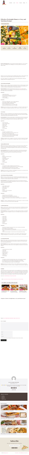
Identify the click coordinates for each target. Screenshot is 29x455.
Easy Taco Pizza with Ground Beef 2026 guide (14, 291)
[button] (26, 3)
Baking (24, 2)
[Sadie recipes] (4, 3)
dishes (13, 272)
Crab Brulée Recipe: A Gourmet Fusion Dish (10, 275)
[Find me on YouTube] (16, 387)
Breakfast (10, 2)
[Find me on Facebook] (11, 387)
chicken (20, 88)
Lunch (14, 2)
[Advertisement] (14, 11)
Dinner (17, 2)
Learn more (14, 389)
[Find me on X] (13, 387)
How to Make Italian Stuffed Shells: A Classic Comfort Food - (12, 318)
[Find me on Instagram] (14, 387)
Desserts (20, 2)
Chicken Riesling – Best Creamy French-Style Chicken (8, 433)
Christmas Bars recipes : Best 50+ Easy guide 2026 (23, 291)
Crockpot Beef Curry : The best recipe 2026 (5, 291)
